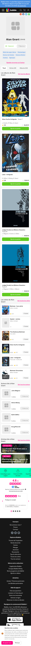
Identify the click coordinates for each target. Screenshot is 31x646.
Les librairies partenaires (15, 583)
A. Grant (15, 123)
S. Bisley (10, 178)
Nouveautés (15, 552)
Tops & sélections (15, 554)
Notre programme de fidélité (15, 571)
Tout (4, 68)
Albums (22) (24, 68)
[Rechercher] (20, 10)
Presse (15, 527)
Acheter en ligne (15, 598)
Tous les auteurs (15, 559)
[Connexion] (28, 10)
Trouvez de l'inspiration (15, 540)
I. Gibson (16, 289)
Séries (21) (12, 68)
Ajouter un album (16, 573)
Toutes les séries (15, 556)
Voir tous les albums (24, 74)
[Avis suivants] (28, 501)
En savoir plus (22, 6)
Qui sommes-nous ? (15, 525)
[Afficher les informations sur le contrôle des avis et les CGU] (25, 489)
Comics (15, 545)
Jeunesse (16, 549)
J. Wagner (5, 233)
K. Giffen (4, 178)
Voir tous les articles (24, 440)
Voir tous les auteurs (24, 384)
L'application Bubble (15, 566)
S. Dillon (16, 233)
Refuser (17, 643)
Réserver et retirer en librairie (15, 600)
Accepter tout (7, 643)
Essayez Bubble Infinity (15, 568)
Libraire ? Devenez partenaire (15, 581)
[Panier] (24, 10)
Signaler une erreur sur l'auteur (15, 62)
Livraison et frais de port (15, 593)
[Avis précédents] (2, 501)
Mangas (15, 547)
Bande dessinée (15, 543)
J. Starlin (4, 123)
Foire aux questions (15, 591)
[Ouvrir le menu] (3, 10)
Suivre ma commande (15, 595)
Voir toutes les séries (23, 301)
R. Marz (10, 123)
